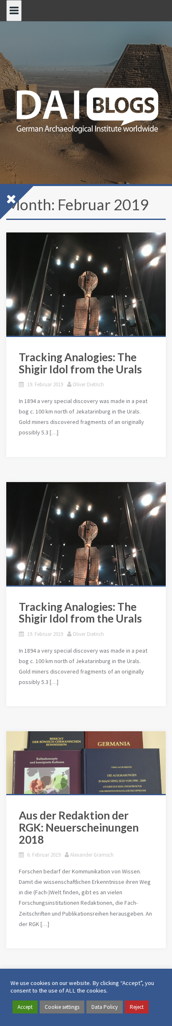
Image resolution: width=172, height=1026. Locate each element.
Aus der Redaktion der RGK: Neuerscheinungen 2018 (79, 827)
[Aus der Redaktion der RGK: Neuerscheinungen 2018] (86, 762)
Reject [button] (137, 1007)
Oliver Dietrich (88, 384)
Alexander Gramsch (92, 854)
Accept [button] (25, 1007)
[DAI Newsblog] (86, 108)
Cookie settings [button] (62, 1007)
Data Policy (104, 1007)
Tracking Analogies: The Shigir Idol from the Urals (80, 363)
